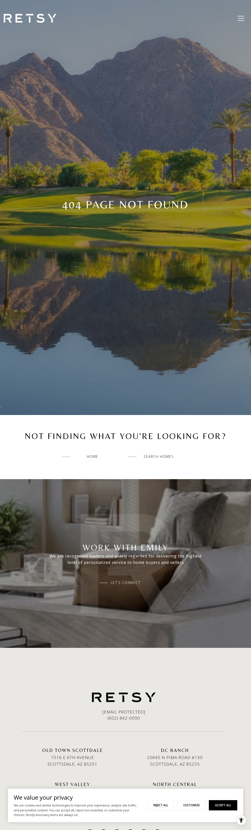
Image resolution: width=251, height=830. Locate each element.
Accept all (223, 805)
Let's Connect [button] (125, 583)
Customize (191, 805)
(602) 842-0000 (123, 718)
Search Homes (159, 456)
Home (92, 456)
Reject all (160, 805)
